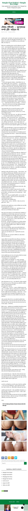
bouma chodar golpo (9, 461)
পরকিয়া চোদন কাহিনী (6, 485)
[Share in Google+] (12, 457)
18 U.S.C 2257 (12, 501)
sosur (24, 461)
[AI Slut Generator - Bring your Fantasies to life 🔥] (14, 425)
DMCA (17, 501)
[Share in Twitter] (15, 457)
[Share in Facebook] (2, 457)
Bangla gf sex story (7, 476)
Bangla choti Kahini (7, 474)
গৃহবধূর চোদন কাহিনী (6, 483)
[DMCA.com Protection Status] (4, 491)
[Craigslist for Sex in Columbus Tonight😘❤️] (14, 415)
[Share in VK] (6, 457)
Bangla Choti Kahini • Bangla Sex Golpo (14, 3)
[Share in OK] (9, 457)
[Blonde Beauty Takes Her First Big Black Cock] (14, 436)
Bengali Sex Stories (11, 32)
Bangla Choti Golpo (7, 472)
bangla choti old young (8, 460)
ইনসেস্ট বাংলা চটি (6, 481)
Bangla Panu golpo (15, 460)
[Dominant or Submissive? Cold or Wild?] (14, 446)
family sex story (16, 461)
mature (21, 461)
